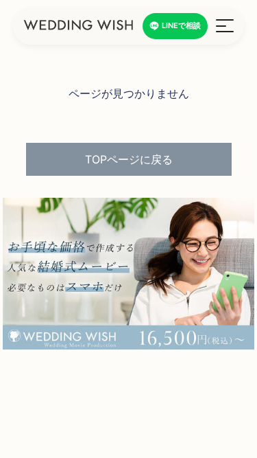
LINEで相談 (181, 25)
